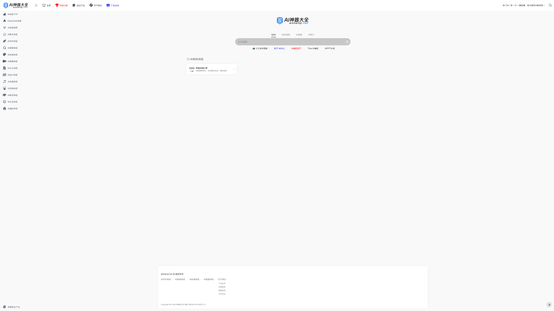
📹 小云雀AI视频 (259, 48)
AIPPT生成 (330, 48)
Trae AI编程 (313, 48)
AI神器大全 (180, 304)
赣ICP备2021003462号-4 (195, 304)
